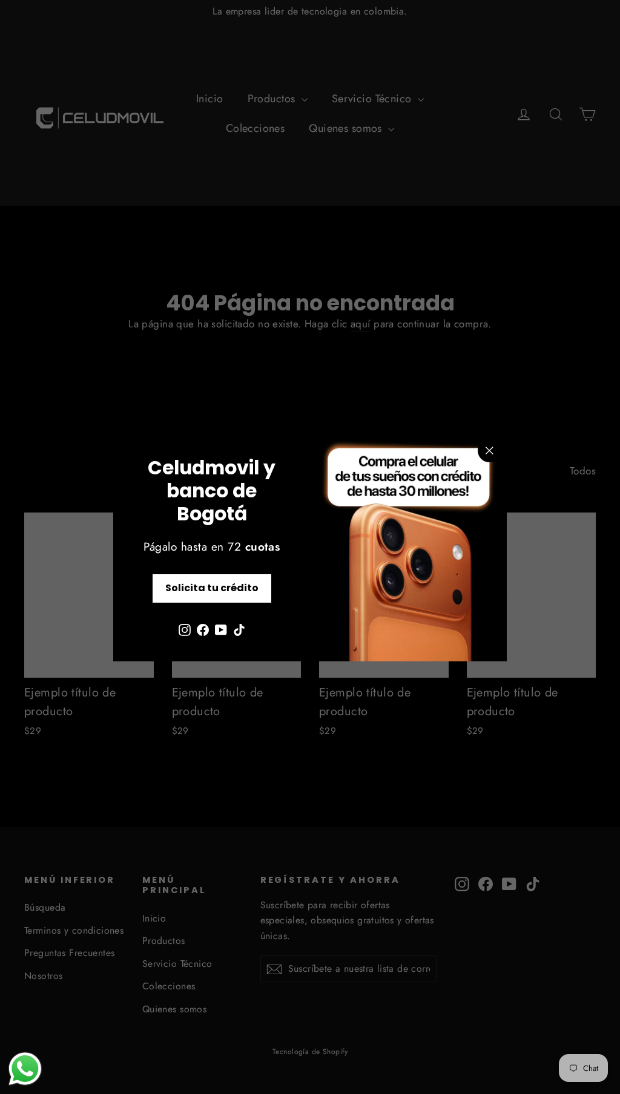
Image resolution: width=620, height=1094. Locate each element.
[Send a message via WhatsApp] (25, 1069)
